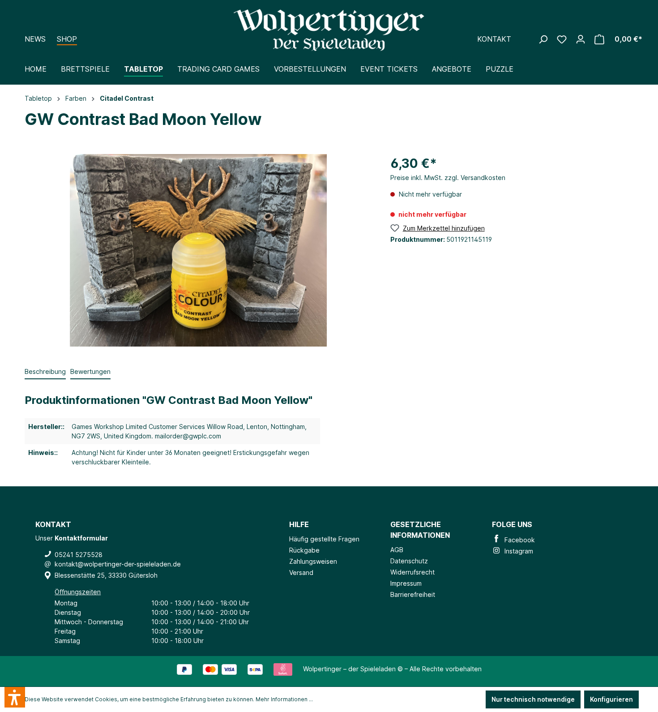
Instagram (517, 551)
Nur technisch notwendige (533, 699)
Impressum (406, 583)
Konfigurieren (611, 699)
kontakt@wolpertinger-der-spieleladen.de (118, 564)
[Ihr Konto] (585, 26)
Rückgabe (304, 550)
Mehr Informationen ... (284, 699)
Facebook (518, 540)
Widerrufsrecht (412, 572)
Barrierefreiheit (412, 594)
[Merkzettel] (566, 26)
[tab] (45, 372)
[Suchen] (547, 26)
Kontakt (494, 38)
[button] (14, 697)
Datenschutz (409, 561)
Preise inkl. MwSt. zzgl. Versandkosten (447, 177)
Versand (301, 572)
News (35, 38)
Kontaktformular (81, 538)
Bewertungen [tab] (90, 371)
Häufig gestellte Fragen (324, 539)
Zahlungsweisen (313, 561)
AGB (396, 549)
